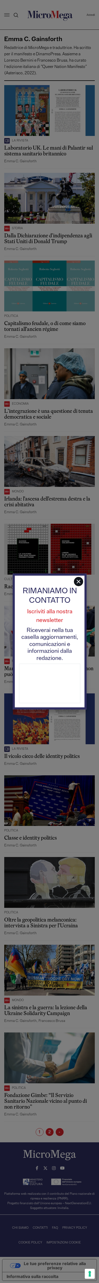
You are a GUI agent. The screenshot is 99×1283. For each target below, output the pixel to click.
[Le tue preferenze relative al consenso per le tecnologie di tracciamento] (90, 1274)
